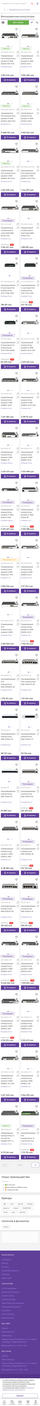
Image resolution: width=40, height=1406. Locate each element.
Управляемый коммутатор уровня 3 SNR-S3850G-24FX (7, 967)
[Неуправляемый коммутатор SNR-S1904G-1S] (30, 886)
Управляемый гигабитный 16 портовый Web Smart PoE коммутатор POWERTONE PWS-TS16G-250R (8, 232)
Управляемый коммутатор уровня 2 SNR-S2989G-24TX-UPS (28, 401)
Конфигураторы (8, 1318)
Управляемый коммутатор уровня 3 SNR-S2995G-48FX (7, 853)
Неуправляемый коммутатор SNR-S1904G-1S (28, 909)
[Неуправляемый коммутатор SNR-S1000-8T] (10, 771)
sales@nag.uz (7, 1336)
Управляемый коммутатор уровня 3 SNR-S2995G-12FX (7, 1025)
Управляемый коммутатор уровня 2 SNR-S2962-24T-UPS (7, 571)
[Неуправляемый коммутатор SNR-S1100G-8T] (10, 716)
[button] (37, 3)
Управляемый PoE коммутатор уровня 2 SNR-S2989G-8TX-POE (8, 174)
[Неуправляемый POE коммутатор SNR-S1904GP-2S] (30, 662)
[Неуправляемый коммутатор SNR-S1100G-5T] (30, 716)
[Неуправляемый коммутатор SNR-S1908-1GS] (30, 771)
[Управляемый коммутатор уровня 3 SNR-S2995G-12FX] (10, 1001)
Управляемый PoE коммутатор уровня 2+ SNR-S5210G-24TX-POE (28, 174)
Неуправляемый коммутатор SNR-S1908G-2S (28, 851)
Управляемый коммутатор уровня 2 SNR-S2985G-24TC (27, 1025)
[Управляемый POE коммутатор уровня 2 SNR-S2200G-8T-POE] (10, 604)
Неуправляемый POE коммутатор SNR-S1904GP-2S (28, 682)
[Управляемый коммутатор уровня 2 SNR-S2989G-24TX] (30, 547)
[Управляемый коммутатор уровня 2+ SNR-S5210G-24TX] (30, 604)
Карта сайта (7, 1278)
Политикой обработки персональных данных (18, 1389)
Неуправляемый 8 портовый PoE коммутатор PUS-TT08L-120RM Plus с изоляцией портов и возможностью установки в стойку (8, 289)
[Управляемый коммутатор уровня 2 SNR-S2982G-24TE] (30, 435)
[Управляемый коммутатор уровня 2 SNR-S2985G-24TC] (30, 1001)
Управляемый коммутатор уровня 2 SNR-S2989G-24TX (27, 571)
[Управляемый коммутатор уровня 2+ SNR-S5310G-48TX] (30, 93)
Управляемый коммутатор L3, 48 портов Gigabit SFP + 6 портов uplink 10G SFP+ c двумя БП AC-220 (8, 1137)
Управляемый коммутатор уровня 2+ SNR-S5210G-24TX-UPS (28, 346)
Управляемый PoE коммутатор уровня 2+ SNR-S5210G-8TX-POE (8, 60)
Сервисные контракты (10, 1292)
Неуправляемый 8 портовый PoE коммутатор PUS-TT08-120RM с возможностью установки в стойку (8, 346)
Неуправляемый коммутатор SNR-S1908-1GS (28, 794)
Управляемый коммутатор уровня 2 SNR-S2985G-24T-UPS (7, 1080)
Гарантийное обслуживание (13, 1303)
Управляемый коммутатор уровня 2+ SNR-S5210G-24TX (27, 628)
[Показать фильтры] (37, 22)
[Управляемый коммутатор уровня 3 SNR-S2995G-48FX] (10, 829)
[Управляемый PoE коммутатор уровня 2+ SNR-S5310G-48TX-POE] (10, 93)
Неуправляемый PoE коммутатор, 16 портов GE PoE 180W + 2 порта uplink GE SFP (28, 1137)
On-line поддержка (9, 1288)
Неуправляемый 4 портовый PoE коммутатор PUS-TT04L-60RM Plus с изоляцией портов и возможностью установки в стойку (28, 289)
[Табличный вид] (3, 22)
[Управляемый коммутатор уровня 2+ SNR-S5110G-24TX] (30, 36)
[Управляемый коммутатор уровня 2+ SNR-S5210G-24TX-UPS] (30, 323)
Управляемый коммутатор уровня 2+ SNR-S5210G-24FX (7, 513)
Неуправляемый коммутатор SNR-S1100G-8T (8, 736)
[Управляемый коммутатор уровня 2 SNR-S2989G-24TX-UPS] (30, 380)
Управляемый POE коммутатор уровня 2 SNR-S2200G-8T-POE (7, 628)
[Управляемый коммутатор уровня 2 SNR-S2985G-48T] (30, 1058)
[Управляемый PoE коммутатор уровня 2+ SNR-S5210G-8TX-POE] (10, 36)
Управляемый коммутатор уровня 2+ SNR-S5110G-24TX (27, 60)
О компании (6, 1260)
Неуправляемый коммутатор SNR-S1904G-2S (8, 909)
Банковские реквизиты (10, 1271)
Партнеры (6, 1274)
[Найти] (32, 3)
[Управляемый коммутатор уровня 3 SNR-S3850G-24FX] (10, 943)
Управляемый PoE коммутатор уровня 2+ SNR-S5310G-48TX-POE (8, 117)
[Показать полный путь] (4, 10)
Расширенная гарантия (11, 1307)
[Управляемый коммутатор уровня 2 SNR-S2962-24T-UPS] (10, 547)
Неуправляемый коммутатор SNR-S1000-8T (8, 794)
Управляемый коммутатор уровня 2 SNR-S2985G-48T (27, 1080)
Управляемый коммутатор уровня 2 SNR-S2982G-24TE (27, 456)
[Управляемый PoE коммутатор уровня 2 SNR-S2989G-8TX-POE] (10, 150)
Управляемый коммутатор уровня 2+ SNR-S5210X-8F (27, 513)
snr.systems (6, 1311)
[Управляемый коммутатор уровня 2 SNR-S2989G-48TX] (10, 380)
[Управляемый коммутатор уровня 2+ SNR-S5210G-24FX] (10, 489)
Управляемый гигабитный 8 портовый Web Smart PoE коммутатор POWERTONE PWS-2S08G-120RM (27, 232)
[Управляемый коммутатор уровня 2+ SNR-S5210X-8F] (30, 489)
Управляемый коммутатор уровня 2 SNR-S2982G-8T (7, 456)
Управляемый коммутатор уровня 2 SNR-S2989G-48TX (7, 401)
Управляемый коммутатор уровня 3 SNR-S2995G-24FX (27, 967)
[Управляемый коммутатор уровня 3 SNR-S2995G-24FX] (30, 943)
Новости (5, 1263)
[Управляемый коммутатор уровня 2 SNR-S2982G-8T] (10, 435)
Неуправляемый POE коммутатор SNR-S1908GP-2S (8, 683)
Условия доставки (9, 1299)
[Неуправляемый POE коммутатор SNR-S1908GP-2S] (10, 661)
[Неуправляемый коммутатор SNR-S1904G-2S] (10, 886)
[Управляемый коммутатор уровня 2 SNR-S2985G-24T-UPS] (10, 1058)
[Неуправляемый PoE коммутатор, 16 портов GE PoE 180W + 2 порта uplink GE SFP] (30, 1113)
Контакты (5, 1267)
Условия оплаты (8, 1296)
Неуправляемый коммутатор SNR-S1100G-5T (28, 736)
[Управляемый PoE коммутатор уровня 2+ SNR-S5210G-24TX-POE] (30, 150)
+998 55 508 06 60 (8, 1332)
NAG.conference (8, 1314)
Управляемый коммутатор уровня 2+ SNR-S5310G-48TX (27, 117)
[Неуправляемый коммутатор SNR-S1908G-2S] (30, 829)
